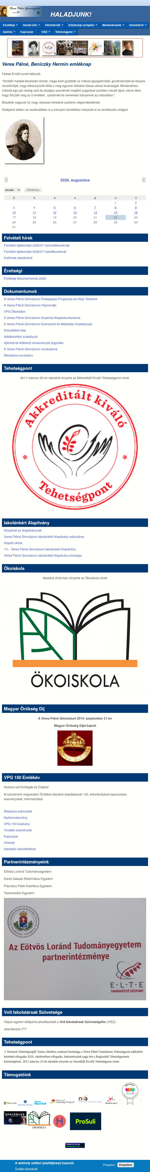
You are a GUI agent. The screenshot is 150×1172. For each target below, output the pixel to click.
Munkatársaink (110, 26)
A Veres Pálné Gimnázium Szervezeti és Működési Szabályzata (48, 324)
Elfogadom (109, 1164)
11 (34, 212)
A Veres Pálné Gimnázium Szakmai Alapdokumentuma (42, 317)
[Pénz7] (130, 1104)
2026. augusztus (75, 180)
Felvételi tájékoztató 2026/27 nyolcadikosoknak (37, 245)
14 (95, 212)
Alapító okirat (13, 543)
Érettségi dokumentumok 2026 (25, 278)
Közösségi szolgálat (79, 26)
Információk (51, 26)
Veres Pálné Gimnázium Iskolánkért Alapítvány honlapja (43, 555)
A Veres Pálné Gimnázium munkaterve (30, 349)
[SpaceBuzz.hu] (15, 1129)
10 (14, 212)
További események (18, 830)
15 (115, 212)
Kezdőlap (7, 26)
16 (136, 212)
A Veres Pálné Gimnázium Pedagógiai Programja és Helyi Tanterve (50, 299)
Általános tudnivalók (18, 811)
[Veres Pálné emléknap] (26, 139)
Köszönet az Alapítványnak (23, 530)
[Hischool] (47, 1129)
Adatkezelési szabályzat (21, 336)
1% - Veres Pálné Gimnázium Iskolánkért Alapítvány (40, 549)
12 (54, 212)
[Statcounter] (75, 1145)
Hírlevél (9, 842)
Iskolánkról (135, 26)
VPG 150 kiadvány (17, 824)
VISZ (42, 32)
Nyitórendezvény (15, 817)
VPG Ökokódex (14, 311)
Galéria (6, 32)
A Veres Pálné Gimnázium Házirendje (30, 305)
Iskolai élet (28, 26)
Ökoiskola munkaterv (18, 355)
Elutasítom (125, 1164)
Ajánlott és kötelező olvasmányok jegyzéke (33, 342)
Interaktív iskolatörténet (20, 849)
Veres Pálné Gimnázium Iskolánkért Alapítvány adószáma (44, 536)
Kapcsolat (26, 32)
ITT (23, 1029)
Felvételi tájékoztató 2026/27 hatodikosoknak (35, 251)
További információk (26, 1168)
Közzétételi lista (15, 330)
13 (75, 212)
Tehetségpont (62, 32)
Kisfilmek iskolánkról (18, 258)
